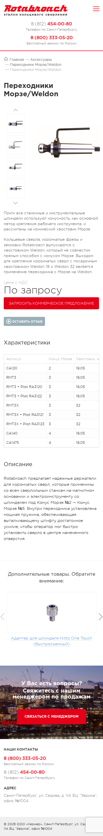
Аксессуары (41, 59)
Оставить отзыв (26, 321)
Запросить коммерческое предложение (51, 303)
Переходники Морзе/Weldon (36, 64)
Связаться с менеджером (51, 716)
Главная (17, 59)
